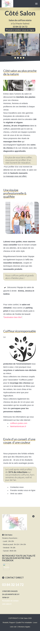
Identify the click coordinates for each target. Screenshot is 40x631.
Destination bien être (13, 317)
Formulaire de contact (10, 601)
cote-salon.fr (7, 604)
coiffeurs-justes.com (18, 423)
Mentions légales (24, 627)
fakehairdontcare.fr (18, 426)
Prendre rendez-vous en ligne (20, 30)
